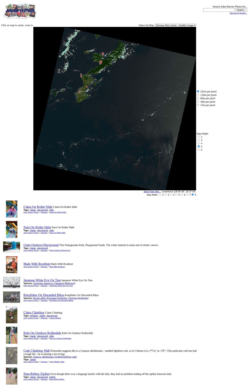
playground (42, 210)
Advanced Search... (238, 13)
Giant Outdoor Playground (59, 250)
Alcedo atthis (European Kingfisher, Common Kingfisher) (60, 298)
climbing (34, 315)
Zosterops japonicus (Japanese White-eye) (54, 283)
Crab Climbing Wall (56, 362)
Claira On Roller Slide (57, 212)
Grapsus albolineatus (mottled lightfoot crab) (55, 357)
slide (51, 210)
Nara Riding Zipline (56, 379)
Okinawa (44, 212)
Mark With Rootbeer (57, 267)
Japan (33, 210)
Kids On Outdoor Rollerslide (60, 338)
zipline (52, 377)
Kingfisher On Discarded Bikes (61, 300)
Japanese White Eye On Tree (61, 286)
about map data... (152, 191)
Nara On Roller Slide (57, 233)
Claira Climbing (55, 318)
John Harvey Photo (31, 212)
